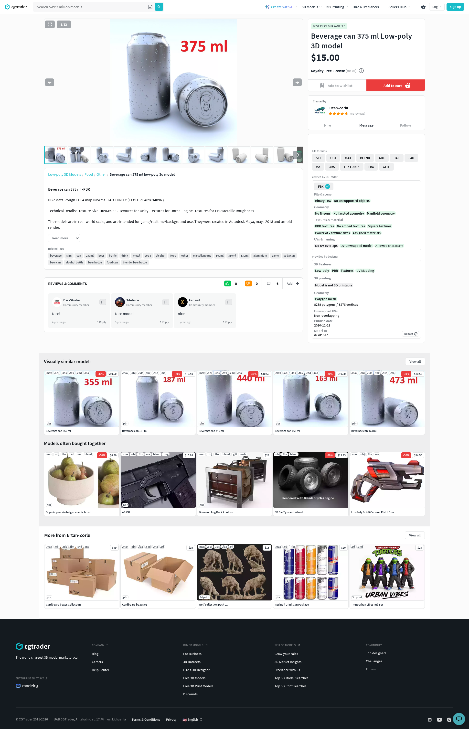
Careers (97, 662)
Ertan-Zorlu (338, 107)
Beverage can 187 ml (134, 431)
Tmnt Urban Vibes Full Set (367, 604)
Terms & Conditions (146, 719)
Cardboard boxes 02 (134, 604)
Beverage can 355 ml (58, 431)
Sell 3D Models (285, 645)
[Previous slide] (49, 82)
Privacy (171, 719)
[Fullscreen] (50, 24)
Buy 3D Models (193, 645)
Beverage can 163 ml (287, 431)
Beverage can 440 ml (211, 431)
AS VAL (126, 512)
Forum (371, 669)
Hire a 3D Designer (196, 670)
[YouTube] (440, 720)
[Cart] (423, 7)
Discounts (190, 694)
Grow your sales (286, 654)
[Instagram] (449, 719)
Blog (95, 654)
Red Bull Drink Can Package (292, 604)
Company (98, 645)
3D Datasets (192, 662)
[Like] (327, 140)
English (190, 719)
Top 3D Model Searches (291, 678)
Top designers (376, 653)
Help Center (100, 670)
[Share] (405, 140)
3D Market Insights (288, 662)
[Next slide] (297, 82)
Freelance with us (287, 670)
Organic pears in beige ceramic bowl (68, 512)
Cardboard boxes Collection (63, 604)
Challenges (374, 661)
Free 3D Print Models (198, 686)
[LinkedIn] (430, 720)
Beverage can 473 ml (363, 431)
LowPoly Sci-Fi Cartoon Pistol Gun (372, 512)
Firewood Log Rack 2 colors (216, 512)
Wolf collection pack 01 (213, 604)
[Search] (159, 7)
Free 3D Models (194, 678)
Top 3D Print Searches (290, 686)
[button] (150, 7)
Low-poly (322, 270)
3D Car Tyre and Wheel (289, 512)
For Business (192, 654)
